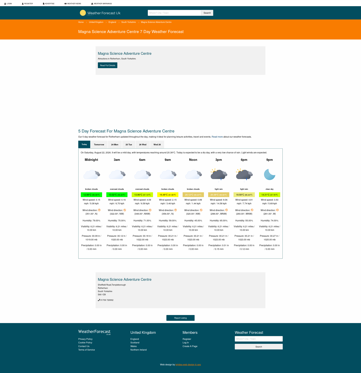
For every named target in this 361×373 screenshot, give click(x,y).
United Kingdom (96, 21)
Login (9, 3)
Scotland (134, 342)
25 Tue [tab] (129, 144)
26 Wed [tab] (142, 144)
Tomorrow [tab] (99, 144)
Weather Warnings (103, 3)
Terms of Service (86, 349)
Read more (217, 136)
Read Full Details (107, 65)
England (112, 21)
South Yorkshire (128, 21)
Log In (186, 342)
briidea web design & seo (188, 364)
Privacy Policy (85, 339)
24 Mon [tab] (114, 144)
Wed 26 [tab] (157, 144)
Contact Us (83, 346)
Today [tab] (84, 144)
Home (81, 21)
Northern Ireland (138, 349)
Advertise (49, 3)
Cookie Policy (85, 342)
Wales (133, 346)
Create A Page (190, 346)
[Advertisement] (162, 101)
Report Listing (180, 317)
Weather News (74, 3)
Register (28, 3)
